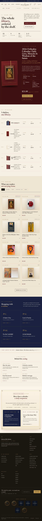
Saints (12, 4)
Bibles (31, 444)
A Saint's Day (3, 456)
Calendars (31, 440)
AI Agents (3, 477)
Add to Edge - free (33, 467)
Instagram (32, 518)
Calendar (8, 189)
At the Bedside (3, 461)
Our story (17, 473)
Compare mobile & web (34, 456)
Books (26, 189)
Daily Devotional (18, 461)
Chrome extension (33, 463)
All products (32, 450)
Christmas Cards (32, 448)
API (1, 473)
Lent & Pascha (3, 458)
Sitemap (16, 479)
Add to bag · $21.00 (27, 95)
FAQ (16, 465)
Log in (30, 4)
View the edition (27, 99)
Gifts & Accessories (33, 446)
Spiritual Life (19, 189)
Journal (16, 463)
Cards (13, 189)
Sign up (35, 4)
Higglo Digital (3, 518)
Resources (18, 4)
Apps (9, 4)
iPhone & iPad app (33, 458)
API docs (2, 475)
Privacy (16, 481)
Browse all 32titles (21, 290)
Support (16, 477)
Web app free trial (33, 461)
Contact (16, 475)
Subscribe (37, 491)
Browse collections (30, 23)
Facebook (37, 518)
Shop (6, 4)
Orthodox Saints (18, 456)
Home (2, 4)
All (3, 189)
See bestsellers (29, 26)
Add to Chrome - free (33, 465)
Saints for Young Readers (19, 458)
